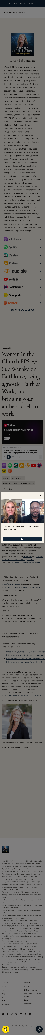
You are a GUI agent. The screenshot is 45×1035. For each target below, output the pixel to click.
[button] (40, 495)
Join (22, 539)
